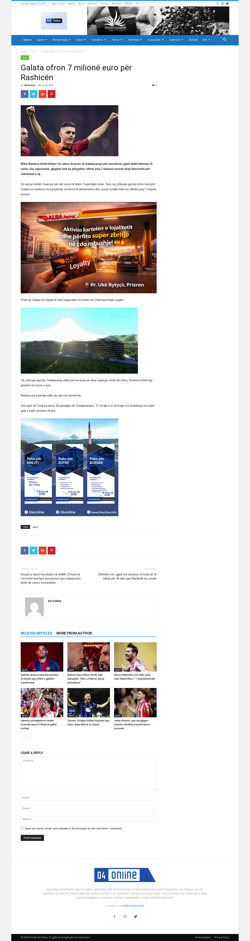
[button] (224, 40)
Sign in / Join (58, 3)
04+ (205, 39)
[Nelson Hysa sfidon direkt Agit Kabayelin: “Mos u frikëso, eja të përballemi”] (88, 657)
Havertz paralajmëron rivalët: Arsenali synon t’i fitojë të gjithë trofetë (39, 724)
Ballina (27, 39)
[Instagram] (222, 3)
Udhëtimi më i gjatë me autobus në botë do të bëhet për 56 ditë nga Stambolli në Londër (127, 576)
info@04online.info (132, 906)
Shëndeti (116, 3)
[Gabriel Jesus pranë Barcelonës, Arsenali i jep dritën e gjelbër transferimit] (42, 657)
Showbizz (92, 3)
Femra (104, 3)
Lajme (71, 3)
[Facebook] (217, 3)
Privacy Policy (221, 937)
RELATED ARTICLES (36, 633)
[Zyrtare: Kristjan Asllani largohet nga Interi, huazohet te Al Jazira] (88, 702)
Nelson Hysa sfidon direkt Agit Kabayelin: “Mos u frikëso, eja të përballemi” (85, 678)
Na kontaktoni (203, 937)
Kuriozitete (154, 39)
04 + (138, 3)
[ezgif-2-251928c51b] (89, 341)
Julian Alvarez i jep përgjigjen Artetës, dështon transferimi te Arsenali (132, 724)
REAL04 (128, 3)
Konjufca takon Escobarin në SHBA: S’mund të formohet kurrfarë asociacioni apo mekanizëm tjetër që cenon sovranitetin (51, 578)
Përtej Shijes (60, 39)
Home (24, 51)
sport (35, 526)
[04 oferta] (69, 519)
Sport (81, 3)
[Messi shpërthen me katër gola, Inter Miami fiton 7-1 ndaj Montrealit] (135, 657)
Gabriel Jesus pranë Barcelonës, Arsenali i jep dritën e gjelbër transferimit (40, 678)
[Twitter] (227, 3)
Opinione (174, 39)
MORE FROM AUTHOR (74, 633)
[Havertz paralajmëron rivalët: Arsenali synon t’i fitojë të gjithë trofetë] (42, 702)
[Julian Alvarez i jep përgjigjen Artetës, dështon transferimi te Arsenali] (135, 702)
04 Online (29, 85)
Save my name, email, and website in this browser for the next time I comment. (73, 828)
